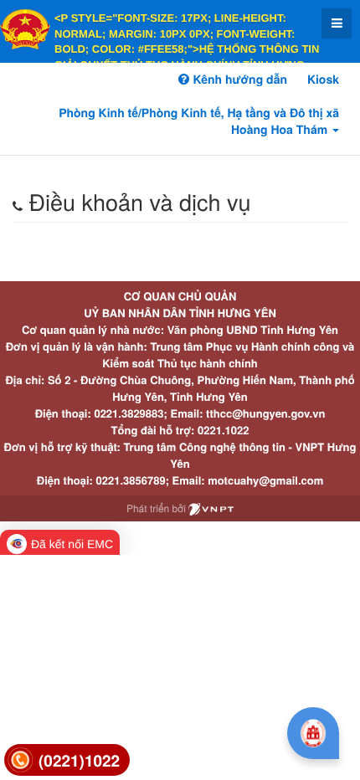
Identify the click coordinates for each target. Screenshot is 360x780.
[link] (67, 760)
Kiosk (323, 79)
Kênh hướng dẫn (237, 79)
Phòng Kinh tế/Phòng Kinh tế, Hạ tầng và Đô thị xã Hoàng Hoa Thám (199, 121)
